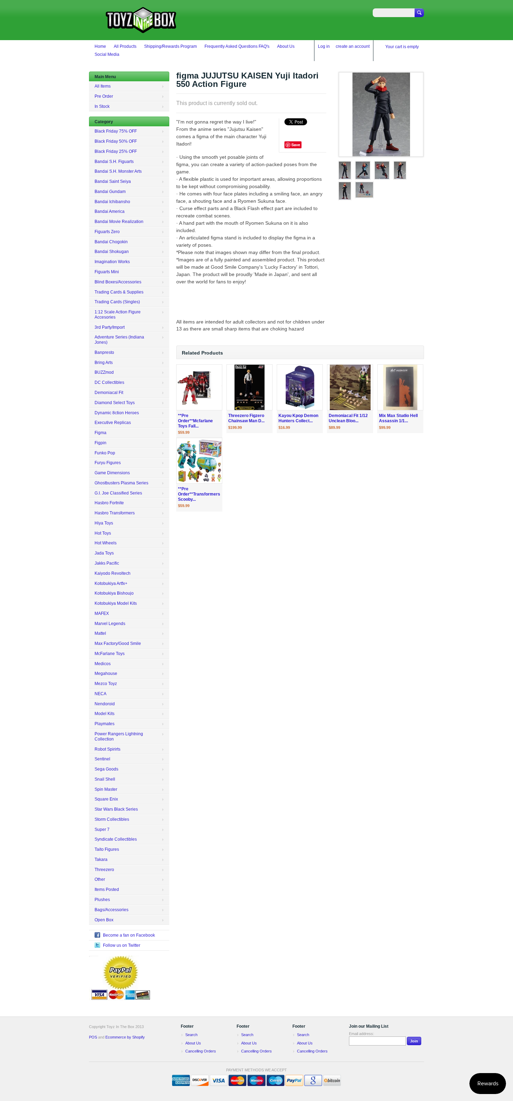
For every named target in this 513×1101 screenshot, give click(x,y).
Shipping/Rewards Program (170, 46)
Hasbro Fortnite (109, 502)
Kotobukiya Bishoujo (114, 593)
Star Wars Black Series (116, 809)
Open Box (104, 919)
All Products (125, 46)
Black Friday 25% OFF (116, 151)
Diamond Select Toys (115, 402)
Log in (324, 46)
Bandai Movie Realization (119, 221)
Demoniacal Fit (109, 392)
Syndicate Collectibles (116, 839)
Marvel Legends (110, 623)
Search (191, 1035)
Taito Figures (107, 849)
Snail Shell (105, 779)
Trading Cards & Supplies (119, 292)
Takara (101, 859)
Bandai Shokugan (112, 251)
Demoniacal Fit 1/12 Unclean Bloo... (348, 418)
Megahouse (106, 673)
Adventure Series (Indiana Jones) (119, 340)
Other (100, 879)
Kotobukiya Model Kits (116, 603)
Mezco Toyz (106, 683)
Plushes (102, 899)
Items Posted (107, 889)
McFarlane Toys (110, 653)
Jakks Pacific (107, 563)
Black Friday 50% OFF (116, 141)
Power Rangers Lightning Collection (119, 736)
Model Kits (104, 713)
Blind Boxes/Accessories (118, 282)
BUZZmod (104, 372)
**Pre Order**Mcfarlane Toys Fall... (195, 421)
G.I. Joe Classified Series (118, 493)
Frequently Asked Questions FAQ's (237, 46)
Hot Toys (103, 533)
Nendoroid (105, 703)
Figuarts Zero (107, 231)
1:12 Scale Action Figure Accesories (118, 315)
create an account (353, 46)
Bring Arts (104, 362)
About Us (286, 46)
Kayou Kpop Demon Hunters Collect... (298, 418)
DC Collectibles (109, 382)
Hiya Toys (104, 523)
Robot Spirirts (107, 749)
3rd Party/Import (110, 327)
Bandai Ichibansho (112, 201)
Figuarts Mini (107, 271)
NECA (100, 693)
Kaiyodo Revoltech (113, 573)
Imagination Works (112, 261)
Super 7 (102, 829)
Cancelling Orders (200, 1051)
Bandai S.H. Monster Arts (118, 171)
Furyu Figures (108, 462)
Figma (100, 432)
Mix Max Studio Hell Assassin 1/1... (398, 418)
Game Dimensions (112, 472)
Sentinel (102, 759)
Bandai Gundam (110, 191)
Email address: (361, 1034)
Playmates (104, 723)
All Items (103, 86)
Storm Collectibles (112, 819)
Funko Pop (105, 453)
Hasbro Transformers (115, 513)
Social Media (107, 54)
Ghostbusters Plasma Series (121, 483)
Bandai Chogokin (111, 241)
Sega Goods (106, 769)
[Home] (141, 29)
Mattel (100, 633)
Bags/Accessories (111, 909)
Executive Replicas (113, 422)
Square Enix (106, 799)
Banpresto (104, 352)
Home (100, 46)
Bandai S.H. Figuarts (114, 161)
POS (93, 1037)
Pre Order (104, 96)
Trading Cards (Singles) (117, 301)
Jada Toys (104, 553)
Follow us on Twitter (121, 945)
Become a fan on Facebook (129, 935)
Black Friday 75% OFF (116, 131)
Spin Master (106, 789)
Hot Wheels (106, 543)
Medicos (103, 663)
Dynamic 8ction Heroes (117, 412)
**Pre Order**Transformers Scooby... (199, 494)
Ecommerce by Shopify (125, 1037)
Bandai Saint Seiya (113, 181)
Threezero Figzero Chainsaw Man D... (246, 418)
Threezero (104, 869)
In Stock (102, 106)
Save (295, 144)
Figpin (100, 442)
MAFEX (102, 613)
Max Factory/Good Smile (118, 643)
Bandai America (110, 211)
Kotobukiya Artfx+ (111, 583)
